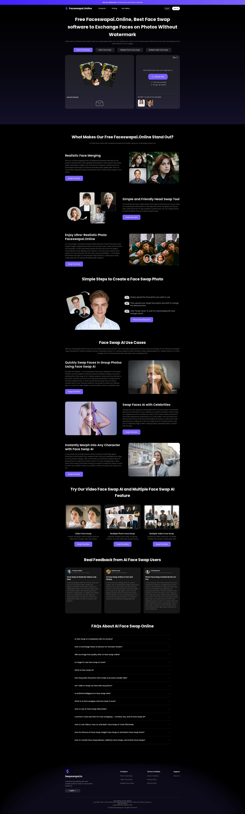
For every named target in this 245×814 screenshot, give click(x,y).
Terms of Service (153, 776)
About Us (177, 776)
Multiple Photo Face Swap (130, 50)
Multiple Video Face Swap (158, 50)
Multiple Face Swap (127, 783)
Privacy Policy (152, 779)
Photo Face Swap (83, 50)
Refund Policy (152, 783)
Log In (167, 8)
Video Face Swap (104, 50)
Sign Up (176, 8)
